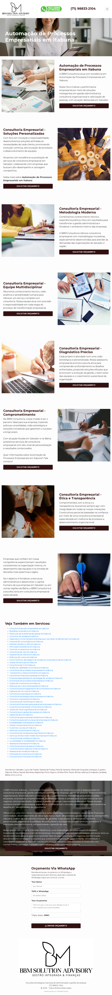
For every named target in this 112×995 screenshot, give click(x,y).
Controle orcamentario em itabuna (25, 649)
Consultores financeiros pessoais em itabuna (29, 676)
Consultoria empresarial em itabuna (25, 694)
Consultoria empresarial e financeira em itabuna (30, 707)
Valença (84, 772)
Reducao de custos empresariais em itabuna (29, 686)
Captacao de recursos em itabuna (24, 691)
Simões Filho (62, 772)
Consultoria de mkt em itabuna (23, 652)
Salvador (20, 770)
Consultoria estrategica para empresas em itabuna (31, 696)
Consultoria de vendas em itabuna (24, 738)
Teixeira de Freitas (47, 770)
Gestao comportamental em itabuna (26, 725)
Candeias (102, 772)
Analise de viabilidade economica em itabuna (29, 668)
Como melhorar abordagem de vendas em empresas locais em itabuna (40, 660)
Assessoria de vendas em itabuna (24, 751)
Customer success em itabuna (23, 728)
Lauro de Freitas (31, 770)
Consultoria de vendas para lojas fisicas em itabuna (31, 733)
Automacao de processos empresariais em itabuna (31, 681)
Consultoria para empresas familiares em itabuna (31, 717)
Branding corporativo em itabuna (24, 631)
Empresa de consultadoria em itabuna (26, 642)
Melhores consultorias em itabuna (24, 730)
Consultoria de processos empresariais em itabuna (31, 670)
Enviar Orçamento (57, 926)
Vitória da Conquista (79, 770)
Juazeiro (101, 770)
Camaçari (93, 770)
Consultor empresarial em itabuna (24, 699)
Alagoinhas (39, 772)
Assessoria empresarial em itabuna (24, 744)
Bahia (7, 775)
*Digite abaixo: (40, 915)
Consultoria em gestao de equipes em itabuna (30, 712)
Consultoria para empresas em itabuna (26, 746)
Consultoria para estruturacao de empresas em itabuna (34, 720)
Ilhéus (15, 772)
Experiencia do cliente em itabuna (24, 655)
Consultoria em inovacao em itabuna (25, 757)
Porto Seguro (51, 772)
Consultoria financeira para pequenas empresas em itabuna (35, 704)
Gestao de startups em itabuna (23, 662)
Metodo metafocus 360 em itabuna (25, 644)
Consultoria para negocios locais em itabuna (29, 749)
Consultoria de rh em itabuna (22, 665)
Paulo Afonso (75, 772)
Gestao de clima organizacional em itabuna (28, 710)
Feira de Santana (63, 770)
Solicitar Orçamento (84, 106)
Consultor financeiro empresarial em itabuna (29, 628)
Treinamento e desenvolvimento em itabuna (29, 673)
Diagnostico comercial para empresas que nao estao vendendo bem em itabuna (44, 639)
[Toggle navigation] (107, 9)
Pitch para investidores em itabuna (25, 647)
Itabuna (8, 772)
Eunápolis (93, 772)
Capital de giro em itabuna (21, 715)
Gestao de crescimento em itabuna (25, 683)
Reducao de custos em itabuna (23, 657)
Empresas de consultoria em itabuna (26, 754)
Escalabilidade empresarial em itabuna (26, 723)
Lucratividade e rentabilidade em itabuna (28, 741)
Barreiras (29, 772)
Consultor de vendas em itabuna (24, 636)
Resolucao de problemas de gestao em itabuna (30, 634)
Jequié (22, 772)
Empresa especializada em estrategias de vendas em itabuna (36, 678)
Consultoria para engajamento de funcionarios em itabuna (35, 689)
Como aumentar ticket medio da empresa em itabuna (33, 736)
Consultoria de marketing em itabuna (26, 702)
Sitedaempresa (62, 991)
